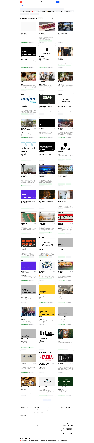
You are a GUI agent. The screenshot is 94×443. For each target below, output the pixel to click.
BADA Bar (59, 140)
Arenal (21, 416)
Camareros (24, 8)
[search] (57, 2)
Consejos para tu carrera (38, 425)
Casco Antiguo (36, 416)
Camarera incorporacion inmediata (67, 410)
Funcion (21, 412)
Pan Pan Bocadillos (61, 260)
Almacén (43, 11)
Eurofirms (22, 94)
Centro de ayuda (50, 430)
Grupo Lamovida (23, 327)
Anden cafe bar (60, 212)
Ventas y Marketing (32, 8)
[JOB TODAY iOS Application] (64, 425)
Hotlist (59, 21)
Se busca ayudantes (51, 409)
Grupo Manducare (42, 140)
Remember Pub (41, 164)
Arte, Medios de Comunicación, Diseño (55, 11)
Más (36, 13)
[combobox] (33, 2)
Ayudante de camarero (24, 407)
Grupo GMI (41, 94)
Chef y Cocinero (42, 8)
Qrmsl (22, 260)
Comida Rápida (36, 11)
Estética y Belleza (60, 8)
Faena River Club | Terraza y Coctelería (45, 352)
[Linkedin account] (29, 438)
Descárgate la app (50, 425)
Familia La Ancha (60, 189)
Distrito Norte (49, 416)
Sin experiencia (36, 407)
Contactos (49, 428)
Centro (62, 416)
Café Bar (40, 117)
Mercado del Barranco (61, 352)
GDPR (58, 440)
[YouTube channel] (26, 438)
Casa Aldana (23, 352)
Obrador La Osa (23, 164)
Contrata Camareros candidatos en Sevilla (66, 18)
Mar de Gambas (41, 70)
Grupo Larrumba (23, 117)
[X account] (27, 438)
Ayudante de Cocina (69, 11)
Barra (62, 409)
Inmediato (22, 409)
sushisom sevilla (42, 21)
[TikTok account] (20, 438)
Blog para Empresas (23, 428)
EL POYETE (41, 260)
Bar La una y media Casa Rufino (63, 117)
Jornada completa (50, 410)
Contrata (21, 425)
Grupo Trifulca (41, 237)
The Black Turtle (23, 140)
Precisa (35, 410)
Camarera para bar (37, 409)
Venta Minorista (51, 8)
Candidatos (22, 430)
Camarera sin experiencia (65, 407)
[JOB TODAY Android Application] (71, 425)
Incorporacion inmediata (38, 412)
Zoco (58, 70)
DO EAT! (59, 164)
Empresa (59, 327)
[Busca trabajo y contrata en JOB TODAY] (21, 2)
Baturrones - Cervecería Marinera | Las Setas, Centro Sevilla (28, 376)
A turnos (48, 407)
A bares (21, 410)
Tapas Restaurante (24, 189)
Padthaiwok (60, 94)
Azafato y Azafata (25, 13)
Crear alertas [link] (40, 18)
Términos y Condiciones (52, 440)
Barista (33, 13)
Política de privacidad (43, 440)
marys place (23, 237)
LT (21, 21)
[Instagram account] (22, 438)
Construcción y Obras (26, 11)
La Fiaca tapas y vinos (42, 327)
